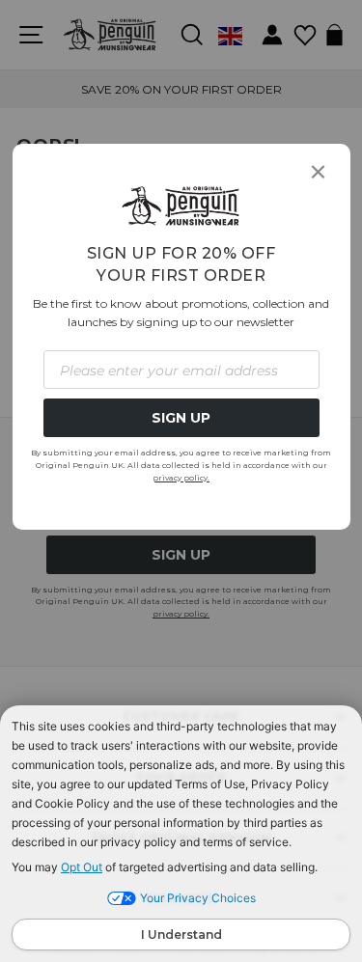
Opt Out (81, 867)
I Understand (181, 934)
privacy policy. (181, 477)
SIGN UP (181, 417)
